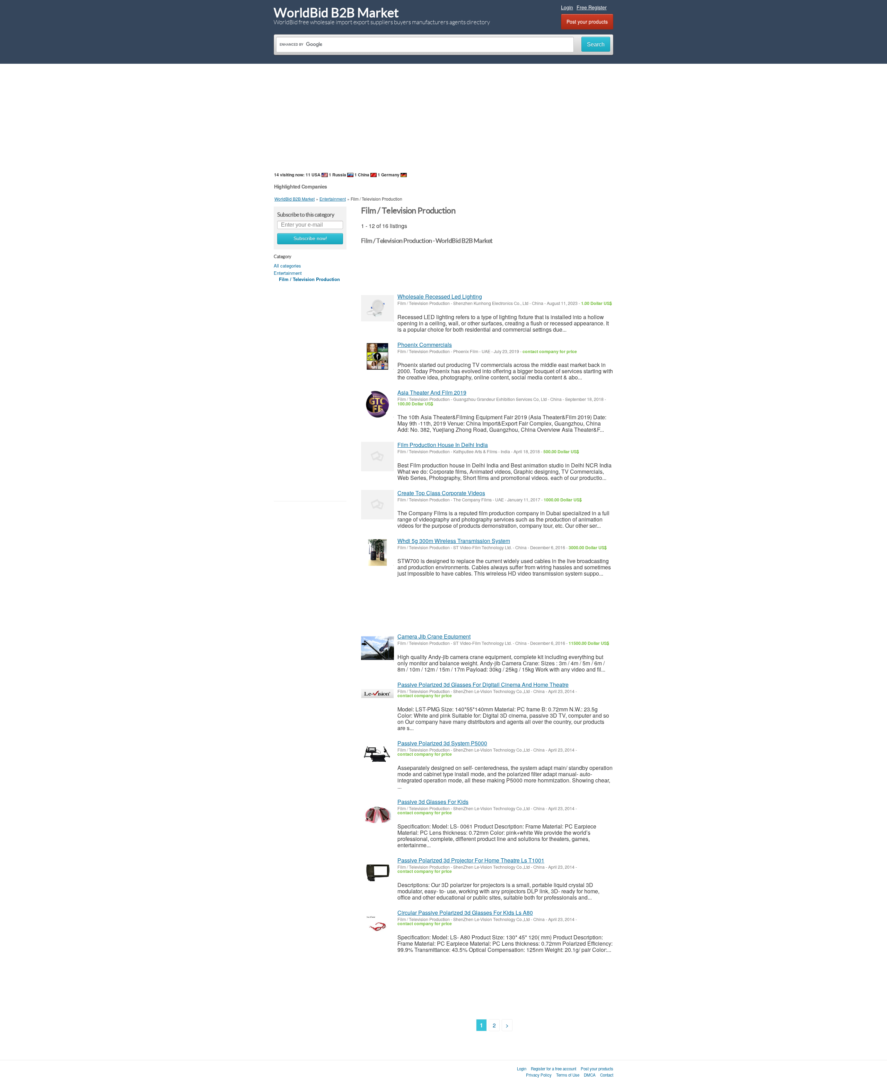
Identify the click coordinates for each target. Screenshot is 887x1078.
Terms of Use (567, 1075)
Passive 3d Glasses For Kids (432, 802)
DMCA (590, 1075)
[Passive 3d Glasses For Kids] (377, 813)
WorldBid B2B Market (336, 13)
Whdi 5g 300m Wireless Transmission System (453, 541)
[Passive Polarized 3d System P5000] (377, 755)
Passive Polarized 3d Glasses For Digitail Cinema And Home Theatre (483, 685)
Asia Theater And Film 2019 (431, 392)
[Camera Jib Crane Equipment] (377, 648)
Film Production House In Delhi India (442, 445)
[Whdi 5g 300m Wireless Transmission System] (377, 552)
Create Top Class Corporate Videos (441, 493)
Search (596, 44)
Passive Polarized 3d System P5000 (442, 743)
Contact (606, 1075)
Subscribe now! (310, 238)
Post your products (587, 21)
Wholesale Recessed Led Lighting (439, 296)
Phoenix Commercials (424, 345)
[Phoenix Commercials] (377, 356)
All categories (287, 265)
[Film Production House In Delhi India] (377, 456)
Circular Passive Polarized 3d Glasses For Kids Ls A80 (465, 913)
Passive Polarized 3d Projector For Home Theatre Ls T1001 (470, 860)
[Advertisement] (443, 117)
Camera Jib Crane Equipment (434, 636)
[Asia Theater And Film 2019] (377, 404)
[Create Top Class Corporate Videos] (377, 504)
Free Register (592, 7)
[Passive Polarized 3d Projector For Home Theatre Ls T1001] (377, 872)
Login (567, 7)
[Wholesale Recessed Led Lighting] (377, 308)
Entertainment (288, 273)
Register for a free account (553, 1068)
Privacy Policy (539, 1075)
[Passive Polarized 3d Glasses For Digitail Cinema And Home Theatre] (377, 696)
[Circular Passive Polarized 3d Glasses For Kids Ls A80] (377, 924)
